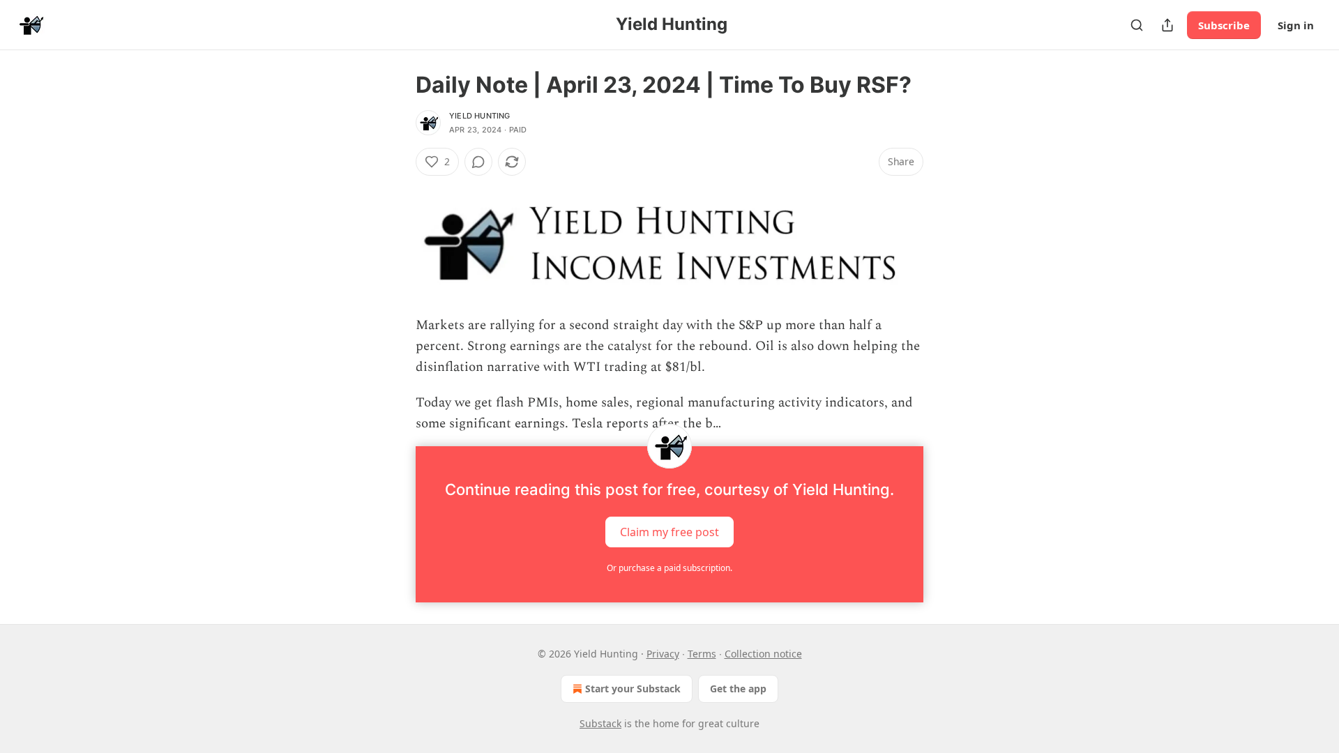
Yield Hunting (479, 116)
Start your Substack (633, 688)
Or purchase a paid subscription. (669, 568)
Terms (702, 653)
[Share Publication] (1167, 25)
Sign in (1296, 25)
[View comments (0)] (478, 162)
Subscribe (1224, 25)
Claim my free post (669, 531)
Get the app (738, 688)
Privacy (662, 653)
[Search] (1137, 25)
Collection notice (763, 653)
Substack (600, 723)
